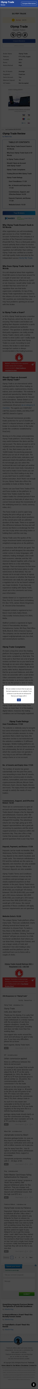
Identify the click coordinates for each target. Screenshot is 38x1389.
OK (19, 700)
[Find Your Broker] (29, 3)
